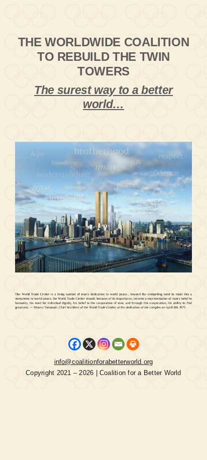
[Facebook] (74, 344)
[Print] (133, 344)
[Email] (118, 344)
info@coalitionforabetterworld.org (103, 361)
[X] (89, 344)
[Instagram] (103, 344)
